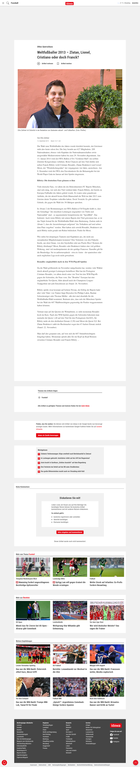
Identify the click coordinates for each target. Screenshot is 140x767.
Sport (67, 730)
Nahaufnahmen (70, 741)
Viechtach (46, 737)
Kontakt (19, 727)
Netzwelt (68, 753)
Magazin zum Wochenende (25, 741)
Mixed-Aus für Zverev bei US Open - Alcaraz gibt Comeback (32, 627)
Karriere (19, 730)
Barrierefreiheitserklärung (84, 765)
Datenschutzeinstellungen (102, 765)
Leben (68, 746)
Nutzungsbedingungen (59, 765)
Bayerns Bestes (21, 753)
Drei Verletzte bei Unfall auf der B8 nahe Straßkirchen (60, 467)
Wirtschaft (69, 743)
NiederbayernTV (22, 750)
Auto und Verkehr (71, 750)
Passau (45, 748)
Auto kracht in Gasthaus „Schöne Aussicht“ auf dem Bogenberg (63, 462)
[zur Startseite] (116, 725)
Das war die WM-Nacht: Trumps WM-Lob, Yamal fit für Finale (32, 703)
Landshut (45, 727)
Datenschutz (42, 765)
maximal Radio (21, 748)
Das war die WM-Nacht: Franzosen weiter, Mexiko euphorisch (105, 670)
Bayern (68, 725)
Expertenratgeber (22, 755)
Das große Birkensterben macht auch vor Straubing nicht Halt (62, 471)
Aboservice (89, 730)
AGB (49, 765)
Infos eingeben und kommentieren (70, 532)
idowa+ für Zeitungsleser (93, 727)
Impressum (33, 765)
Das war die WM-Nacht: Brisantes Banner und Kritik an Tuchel (104, 703)
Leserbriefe (20, 737)
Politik (68, 737)
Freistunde (69, 739)
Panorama (69, 748)
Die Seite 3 (69, 732)
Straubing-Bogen (48, 725)
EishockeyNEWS (22, 746)
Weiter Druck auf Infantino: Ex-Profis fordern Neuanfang (106, 583)
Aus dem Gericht (71, 734)
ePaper (88, 725)
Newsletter (20, 732)
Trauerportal (89, 737)
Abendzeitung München (24, 743)
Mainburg (46, 739)
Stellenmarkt (89, 734)
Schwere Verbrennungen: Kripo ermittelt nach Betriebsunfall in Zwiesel (66, 454)
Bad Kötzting (47, 734)
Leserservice (89, 732)
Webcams (89, 741)
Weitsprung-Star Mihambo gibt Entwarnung (66, 627)
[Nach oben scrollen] (135, 762)
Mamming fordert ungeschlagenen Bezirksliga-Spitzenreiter (32, 583)
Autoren (19, 725)
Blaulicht (68, 727)
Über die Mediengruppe (24, 739)
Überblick (26, 598)
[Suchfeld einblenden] (7, 3)
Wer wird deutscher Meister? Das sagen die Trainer (104, 627)
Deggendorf (46, 746)
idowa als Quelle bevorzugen (48, 435)
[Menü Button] (3, 3)
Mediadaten (71, 765)
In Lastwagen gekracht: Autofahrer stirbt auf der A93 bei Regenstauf (65, 458)
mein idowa (85, 406)
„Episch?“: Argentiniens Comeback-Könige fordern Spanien (68, 703)
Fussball (14, 3)
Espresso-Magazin (22, 757)
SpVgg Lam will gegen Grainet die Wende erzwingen (69, 583)
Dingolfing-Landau (48, 741)
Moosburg (46, 743)
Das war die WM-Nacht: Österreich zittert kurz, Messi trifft (31, 670)
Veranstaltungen (91, 743)
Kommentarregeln (22, 734)
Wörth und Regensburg (50, 732)
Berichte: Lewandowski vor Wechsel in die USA (70, 670)
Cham (44, 730)
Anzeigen (88, 739)
